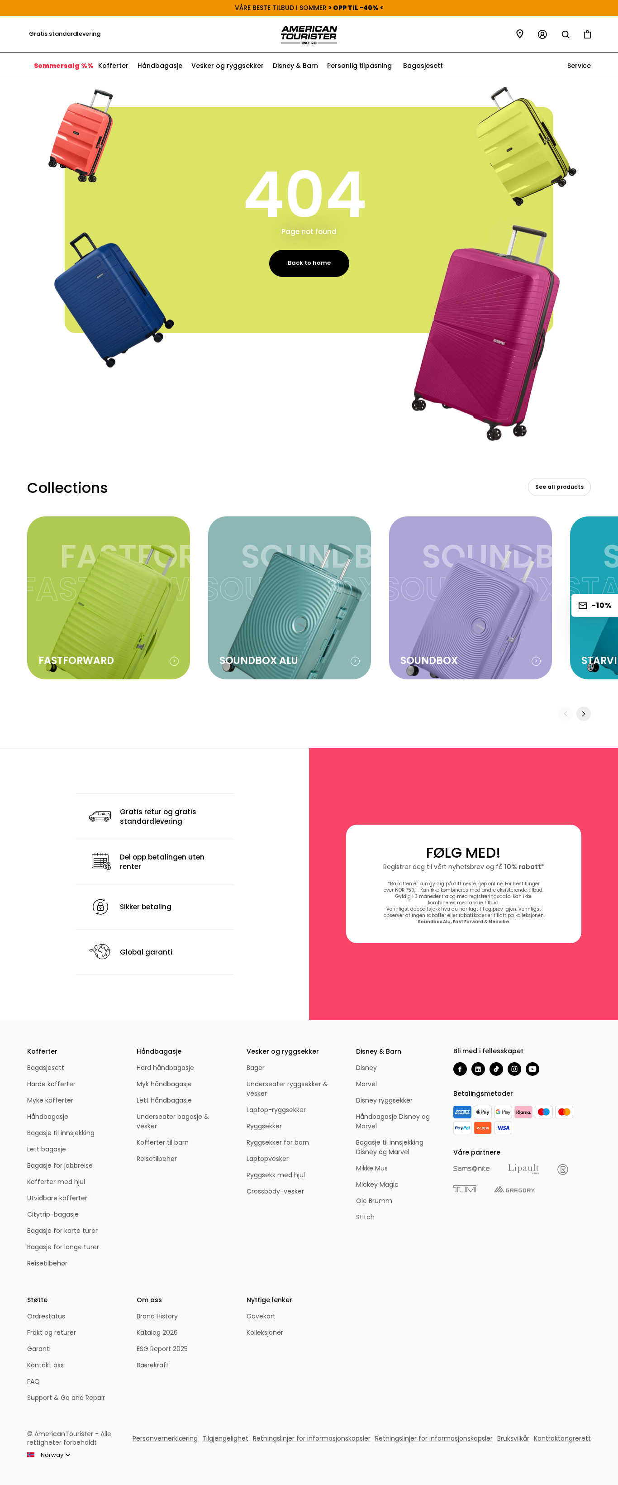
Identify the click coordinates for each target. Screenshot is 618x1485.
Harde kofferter (51, 1084)
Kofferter (113, 65)
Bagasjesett (423, 65)
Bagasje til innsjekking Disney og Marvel (389, 1147)
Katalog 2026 (157, 1332)
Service (578, 65)
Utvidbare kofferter (57, 1198)
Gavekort (261, 1316)
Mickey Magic (377, 1184)
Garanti (39, 1348)
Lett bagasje (46, 1149)
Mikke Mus (372, 1168)
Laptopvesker (268, 1158)
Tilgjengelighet (225, 1438)
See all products (559, 487)
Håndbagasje (160, 65)
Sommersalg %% (64, 65)
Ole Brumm (374, 1200)
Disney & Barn (295, 65)
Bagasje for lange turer (63, 1246)
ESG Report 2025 (162, 1348)
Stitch (365, 1217)
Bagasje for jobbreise (60, 1165)
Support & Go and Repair (66, 1397)
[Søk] (565, 34)
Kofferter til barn (163, 1142)
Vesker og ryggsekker (227, 65)
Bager (256, 1067)
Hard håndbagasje (165, 1067)
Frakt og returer (51, 1332)
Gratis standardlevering (63, 33)
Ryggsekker (264, 1126)
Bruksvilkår (513, 1438)
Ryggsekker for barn (278, 1142)
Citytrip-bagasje (53, 1214)
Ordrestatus (46, 1316)
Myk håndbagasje (164, 1084)
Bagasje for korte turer (62, 1230)
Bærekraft (153, 1365)
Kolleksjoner (265, 1332)
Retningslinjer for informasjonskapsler (312, 1438)
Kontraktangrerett (562, 1438)
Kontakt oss (45, 1365)
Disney (366, 1067)
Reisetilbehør (47, 1263)
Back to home (309, 262)
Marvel (366, 1084)
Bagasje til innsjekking (61, 1132)
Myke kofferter (50, 1100)
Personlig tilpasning (359, 65)
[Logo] (309, 35)
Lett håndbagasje (164, 1100)
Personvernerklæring (165, 1438)
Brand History (157, 1316)
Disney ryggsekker (384, 1100)
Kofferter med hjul (56, 1181)
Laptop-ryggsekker (276, 1109)
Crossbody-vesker (275, 1191)
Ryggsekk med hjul (276, 1174)
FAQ (33, 1381)
